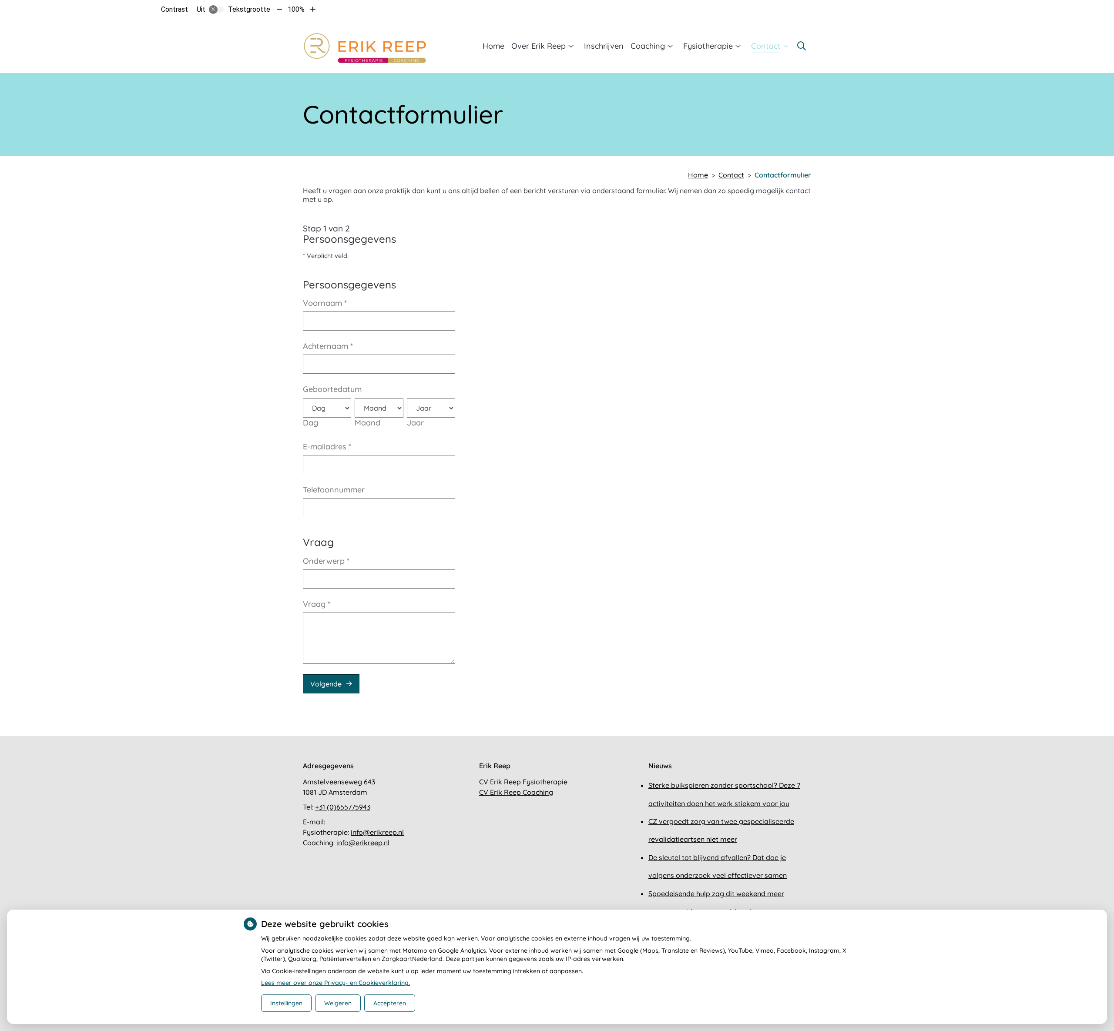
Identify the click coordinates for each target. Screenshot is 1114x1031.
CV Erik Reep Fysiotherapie (523, 781)
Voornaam (325, 303)
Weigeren (338, 1003)
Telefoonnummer (334, 490)
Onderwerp (326, 561)
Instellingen (286, 1003)
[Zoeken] (801, 46)
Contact (766, 46)
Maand (367, 423)
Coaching (648, 46)
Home (493, 46)
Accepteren (389, 1003)
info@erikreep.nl (377, 832)
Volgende (326, 684)
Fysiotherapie (708, 46)
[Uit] (216, 10)
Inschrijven (604, 46)
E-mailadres (327, 447)
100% (296, 9)
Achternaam (328, 346)
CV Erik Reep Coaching (516, 792)
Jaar (415, 423)
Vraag (316, 604)
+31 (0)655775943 (342, 807)
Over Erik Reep (538, 46)
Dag (310, 423)
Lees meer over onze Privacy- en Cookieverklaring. (335, 983)
